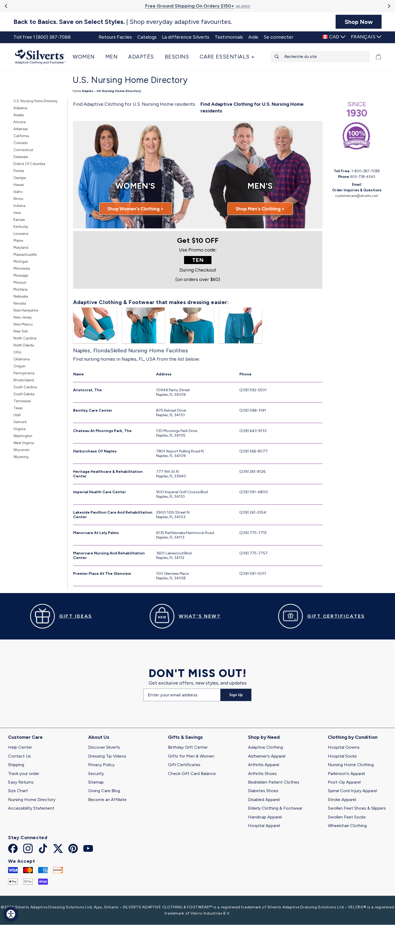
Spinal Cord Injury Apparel (352, 790)
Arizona (19, 122)
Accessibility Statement (31, 808)
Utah (17, 415)
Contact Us (19, 756)
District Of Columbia (29, 164)
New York (20, 331)
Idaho (17, 192)
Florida (18, 171)
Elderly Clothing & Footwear (275, 808)
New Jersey (22, 317)
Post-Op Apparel (344, 782)
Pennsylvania (23, 373)
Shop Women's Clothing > (135, 208)
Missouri (19, 282)
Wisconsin (21, 450)
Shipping (16, 764)
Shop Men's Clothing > (260, 208)
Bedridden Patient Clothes (273, 782)
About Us (98, 737)
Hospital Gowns (344, 747)
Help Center (20, 747)
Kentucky (20, 227)
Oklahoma (21, 359)
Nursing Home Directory (31, 799)
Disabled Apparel (264, 799)
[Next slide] (388, 6)
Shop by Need (264, 737)
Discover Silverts (104, 747)
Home (77, 91)
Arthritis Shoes (262, 773)
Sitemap (96, 782)
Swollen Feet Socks (347, 817)
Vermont (20, 422)
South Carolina (25, 387)
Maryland (20, 248)
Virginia (19, 429)
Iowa (17, 213)
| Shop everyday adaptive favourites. (122, 21)
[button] (86, 56)
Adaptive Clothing (265, 747)
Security (96, 773)
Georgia (19, 178)
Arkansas (20, 129)
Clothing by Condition (353, 737)
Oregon (19, 366)
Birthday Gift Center (188, 747)
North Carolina (24, 338)
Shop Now (359, 21)
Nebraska (20, 296)
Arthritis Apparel (263, 764)
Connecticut (23, 150)
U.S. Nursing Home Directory (35, 101)
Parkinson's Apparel (346, 773)
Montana (20, 289)
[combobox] (320, 56)
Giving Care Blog (104, 790)
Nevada (19, 303)
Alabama (20, 108)
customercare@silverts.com (356, 196)
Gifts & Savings (185, 737)
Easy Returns (21, 782)
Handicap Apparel (265, 817)
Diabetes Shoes (263, 790)
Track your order (23, 773)
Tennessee (22, 401)
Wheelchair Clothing (347, 825)
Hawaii (18, 185)
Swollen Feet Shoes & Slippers (357, 808)
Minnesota (21, 268)
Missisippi (20, 275)
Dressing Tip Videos (107, 756)
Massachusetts (25, 255)
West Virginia (23, 443)
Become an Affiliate (107, 799)
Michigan (20, 261)
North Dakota (23, 345)
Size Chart (18, 790)
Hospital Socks (342, 756)
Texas (18, 408)
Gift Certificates (184, 764)
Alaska (18, 115)
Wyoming (20, 457)
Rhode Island (23, 380)
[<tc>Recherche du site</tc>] (277, 56)
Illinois (18, 199)
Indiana (19, 206)
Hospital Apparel (264, 825)
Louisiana (20, 234)
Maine (18, 241)
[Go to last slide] (6, 6)
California (21, 136)
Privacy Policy (101, 764)
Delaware (20, 157)
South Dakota (23, 394)
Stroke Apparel (342, 799)
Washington (22, 436)
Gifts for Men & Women (191, 756)
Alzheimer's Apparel (266, 756)
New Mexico (23, 324)
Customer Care (25, 737)
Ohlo (17, 352)
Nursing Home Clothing (351, 764)
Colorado (20, 143)
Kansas (19, 220)
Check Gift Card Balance (192, 773)
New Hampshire (25, 310)
